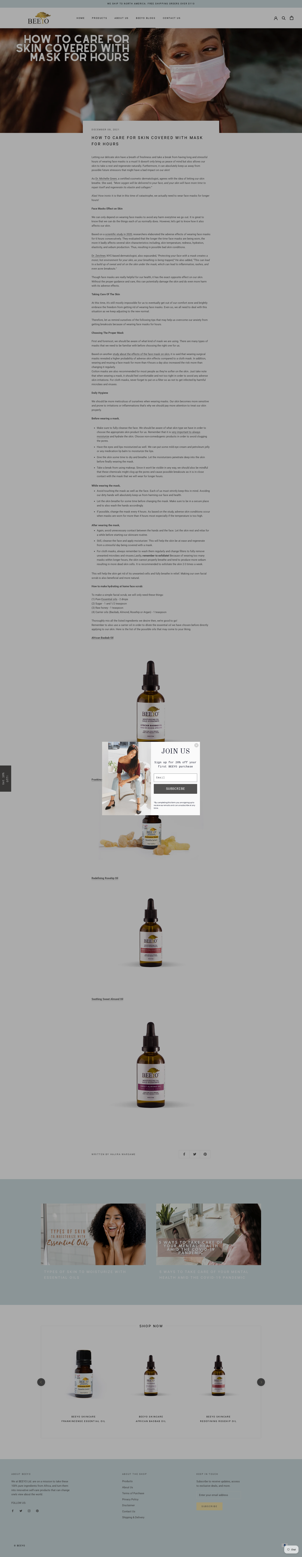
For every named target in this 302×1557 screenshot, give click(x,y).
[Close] (196, 745)
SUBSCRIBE (175, 789)
